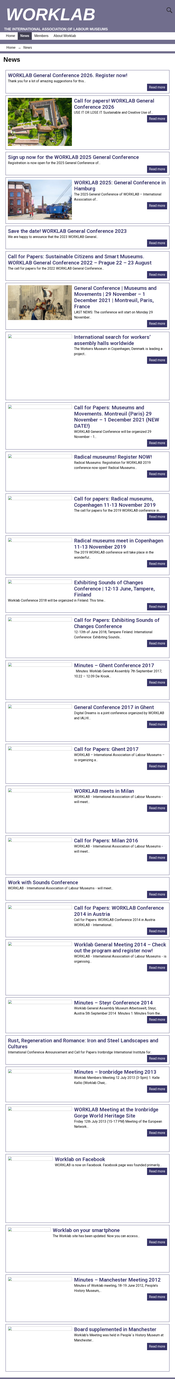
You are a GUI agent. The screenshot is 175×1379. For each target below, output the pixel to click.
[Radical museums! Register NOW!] (40, 457)
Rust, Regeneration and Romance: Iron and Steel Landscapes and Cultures (83, 1044)
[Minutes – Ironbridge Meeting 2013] (40, 1072)
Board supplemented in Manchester (115, 1329)
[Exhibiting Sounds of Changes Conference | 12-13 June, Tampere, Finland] (40, 582)
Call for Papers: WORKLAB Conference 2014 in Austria (119, 911)
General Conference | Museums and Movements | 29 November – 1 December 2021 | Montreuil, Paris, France (115, 297)
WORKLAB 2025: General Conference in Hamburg (120, 186)
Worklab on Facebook (80, 1159)
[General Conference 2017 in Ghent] (40, 707)
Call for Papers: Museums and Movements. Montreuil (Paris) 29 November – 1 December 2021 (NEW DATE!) (116, 417)
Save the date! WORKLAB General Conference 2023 (67, 231)
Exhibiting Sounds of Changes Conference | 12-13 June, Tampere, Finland (114, 589)
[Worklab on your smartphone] (29, 1230)
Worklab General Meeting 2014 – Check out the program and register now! (120, 948)
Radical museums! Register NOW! (113, 457)
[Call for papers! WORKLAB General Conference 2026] (40, 145)
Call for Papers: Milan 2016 (106, 841)
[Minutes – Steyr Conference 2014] (40, 1003)
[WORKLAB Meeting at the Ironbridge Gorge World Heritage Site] (40, 1110)
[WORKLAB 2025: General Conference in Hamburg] (40, 218)
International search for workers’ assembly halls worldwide (112, 340)
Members (41, 36)
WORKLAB (50, 14)
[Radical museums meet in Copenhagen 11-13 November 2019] (40, 541)
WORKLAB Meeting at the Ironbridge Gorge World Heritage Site (116, 1113)
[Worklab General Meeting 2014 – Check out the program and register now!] (40, 945)
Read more (157, 87)
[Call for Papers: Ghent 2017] (40, 749)
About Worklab (65, 36)
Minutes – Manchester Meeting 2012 (117, 1280)
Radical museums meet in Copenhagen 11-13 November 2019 (118, 544)
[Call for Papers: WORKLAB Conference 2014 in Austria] (40, 908)
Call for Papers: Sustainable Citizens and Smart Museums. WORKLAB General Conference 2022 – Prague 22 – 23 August (80, 260)
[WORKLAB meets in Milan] (40, 791)
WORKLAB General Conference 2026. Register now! (67, 75)
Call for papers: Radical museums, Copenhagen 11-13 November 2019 (115, 502)
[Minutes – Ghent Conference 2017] (40, 665)
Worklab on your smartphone (86, 1230)
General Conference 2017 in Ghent (114, 707)
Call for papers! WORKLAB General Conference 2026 (114, 104)
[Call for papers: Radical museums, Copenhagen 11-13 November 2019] (40, 499)
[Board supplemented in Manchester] (40, 1329)
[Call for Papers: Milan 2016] (40, 841)
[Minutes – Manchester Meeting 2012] (40, 1280)
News (24, 36)
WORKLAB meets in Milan (104, 791)
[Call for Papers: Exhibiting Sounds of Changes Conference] (40, 620)
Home (10, 36)
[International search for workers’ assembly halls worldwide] (40, 337)
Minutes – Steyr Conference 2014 (113, 1003)
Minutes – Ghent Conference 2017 (114, 665)
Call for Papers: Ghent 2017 (106, 749)
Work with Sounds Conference (43, 883)
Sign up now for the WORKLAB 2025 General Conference (73, 157)
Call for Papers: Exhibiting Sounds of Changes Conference (117, 623)
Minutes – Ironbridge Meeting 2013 (115, 1072)
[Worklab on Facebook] (30, 1159)
